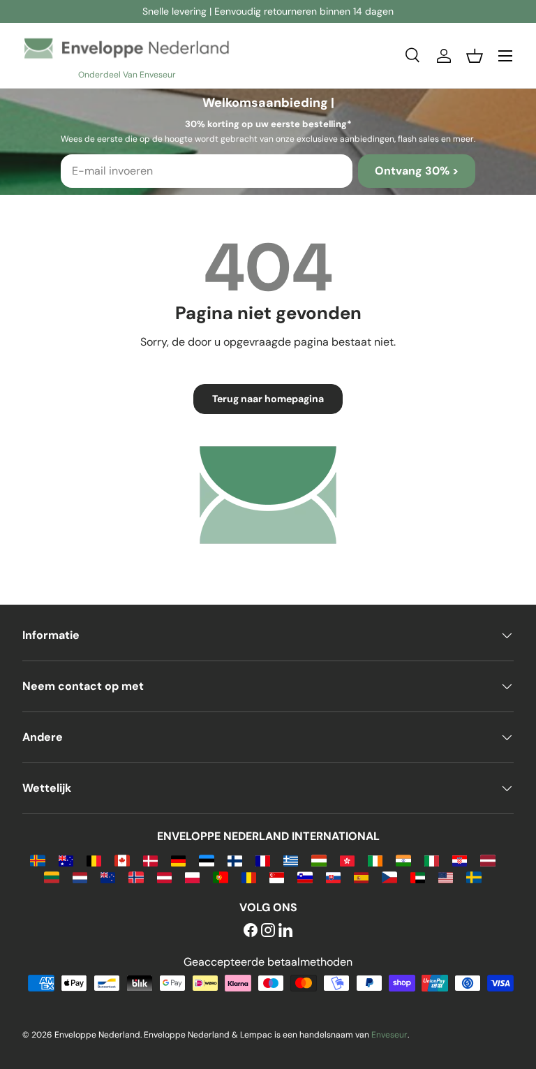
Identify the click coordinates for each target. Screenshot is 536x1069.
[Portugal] (220, 876)
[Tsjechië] (389, 876)
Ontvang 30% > (417, 170)
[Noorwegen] (135, 876)
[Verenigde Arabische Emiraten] (417, 876)
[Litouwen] (51, 876)
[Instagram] (268, 931)
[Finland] (235, 860)
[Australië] (66, 860)
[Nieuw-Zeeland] (107, 876)
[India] (403, 860)
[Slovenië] (304, 876)
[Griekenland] (290, 860)
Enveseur (389, 1034)
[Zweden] (473, 876)
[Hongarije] (318, 860)
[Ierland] (375, 860)
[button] (474, 55)
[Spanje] (361, 876)
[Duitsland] (178, 860)
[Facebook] (251, 931)
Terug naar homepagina (268, 398)
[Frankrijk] (262, 860)
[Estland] (206, 860)
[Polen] (192, 876)
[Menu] (505, 55)
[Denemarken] (150, 860)
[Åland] (37, 860)
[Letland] (487, 860)
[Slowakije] (333, 876)
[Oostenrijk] (164, 876)
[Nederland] (80, 876)
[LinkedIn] (285, 931)
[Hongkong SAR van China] (347, 860)
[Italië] (431, 860)
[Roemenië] (248, 876)
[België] (94, 860)
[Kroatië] (459, 860)
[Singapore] (276, 876)
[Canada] (121, 860)
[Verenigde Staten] (445, 876)
